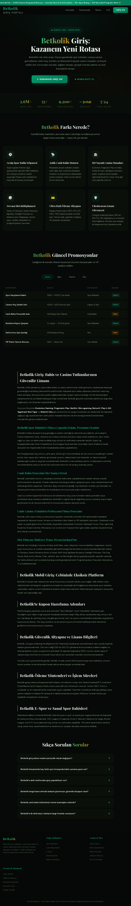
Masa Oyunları (95, 852)
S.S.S (108, 10)
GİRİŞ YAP (120, 10)
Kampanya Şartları (10, 882)
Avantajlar (70, 10)
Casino (72, 277)
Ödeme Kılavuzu (10, 878)
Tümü (47, 277)
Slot (84, 277)
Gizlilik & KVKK (9, 890)
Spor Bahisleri (52, 844)
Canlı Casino (95, 844)
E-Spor (49, 852)
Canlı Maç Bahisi (53, 848)
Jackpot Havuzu (96, 856)
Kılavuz (98, 10)
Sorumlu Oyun (9, 886)
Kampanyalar (84, 10)
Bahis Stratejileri (53, 860)
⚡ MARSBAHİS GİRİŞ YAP (49, 79)
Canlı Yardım (8, 874)
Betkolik (13, 10)
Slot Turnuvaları (96, 860)
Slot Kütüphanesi (97, 848)
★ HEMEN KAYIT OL (84, 79)
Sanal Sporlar (51, 856)
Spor (59, 277)
